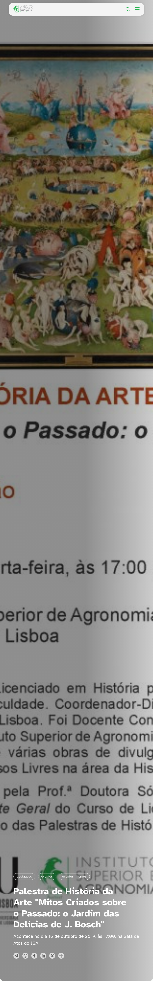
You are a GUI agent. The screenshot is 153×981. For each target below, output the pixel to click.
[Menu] (137, 9)
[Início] (22, 7)
